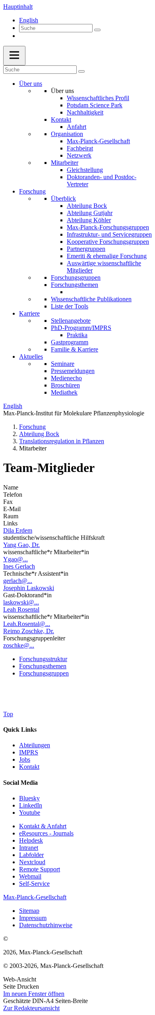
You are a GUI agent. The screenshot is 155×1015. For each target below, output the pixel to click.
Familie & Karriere (74, 349)
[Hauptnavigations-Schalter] (14, 55)
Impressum (32, 917)
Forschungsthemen (74, 284)
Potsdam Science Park (94, 105)
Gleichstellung (85, 169)
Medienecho (66, 378)
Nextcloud (32, 862)
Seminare (62, 363)
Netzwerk (79, 155)
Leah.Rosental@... (26, 623)
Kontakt (61, 119)
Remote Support (39, 869)
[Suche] (97, 30)
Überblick (63, 198)
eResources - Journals (46, 833)
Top (8, 714)
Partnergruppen (86, 248)
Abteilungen (34, 745)
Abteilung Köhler (89, 220)
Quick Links (20, 729)
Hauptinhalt (18, 6)
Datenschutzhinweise (45, 925)
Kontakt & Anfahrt (42, 826)
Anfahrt (76, 126)
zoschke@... (18, 645)
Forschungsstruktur (43, 659)
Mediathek (64, 392)
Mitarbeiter (64, 162)
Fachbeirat (80, 148)
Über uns (30, 83)
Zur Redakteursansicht (31, 1008)
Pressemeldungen (73, 370)
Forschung (32, 191)
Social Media (20, 782)
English (28, 20)
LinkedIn (30, 805)
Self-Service (34, 883)
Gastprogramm (69, 342)
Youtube (29, 812)
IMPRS (28, 752)
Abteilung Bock (87, 205)
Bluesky (29, 798)
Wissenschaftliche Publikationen (91, 299)
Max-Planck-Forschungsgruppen (108, 227)
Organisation (67, 133)
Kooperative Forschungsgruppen (108, 241)
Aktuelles (31, 356)
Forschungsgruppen (76, 277)
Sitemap (29, 910)
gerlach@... (17, 580)
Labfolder (31, 854)
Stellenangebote (71, 320)
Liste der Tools (69, 306)
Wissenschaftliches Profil (98, 98)
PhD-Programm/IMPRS (81, 327)
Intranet (28, 847)
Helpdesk (31, 840)
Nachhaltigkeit (85, 112)
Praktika (77, 335)
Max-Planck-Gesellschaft (98, 141)
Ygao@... (15, 559)
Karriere (29, 313)
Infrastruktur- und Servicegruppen (109, 234)
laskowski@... (21, 602)
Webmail (30, 876)
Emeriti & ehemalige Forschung (107, 256)
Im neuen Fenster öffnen (33, 993)
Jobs (24, 759)
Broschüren (65, 385)
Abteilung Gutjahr (89, 212)
